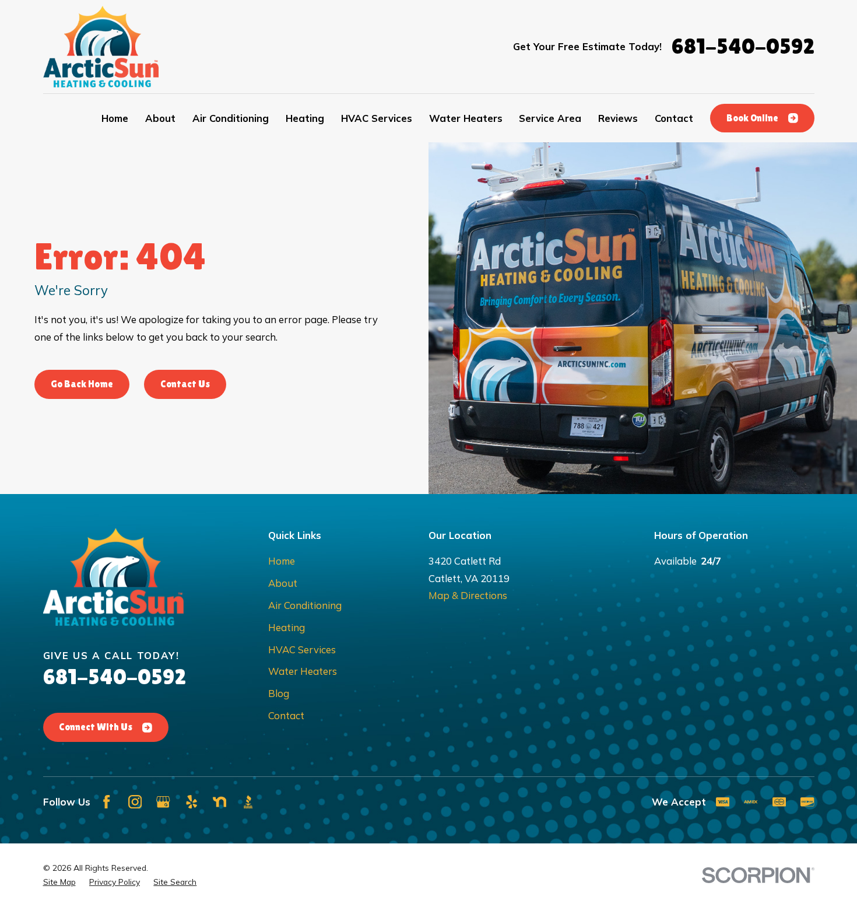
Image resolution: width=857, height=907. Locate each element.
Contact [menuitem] (674, 118)
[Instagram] (135, 801)
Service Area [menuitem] (550, 118)
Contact (286, 715)
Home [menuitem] (114, 118)
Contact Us (185, 384)
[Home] (101, 46)
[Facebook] (106, 801)
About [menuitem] (160, 118)
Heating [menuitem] (305, 118)
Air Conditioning (305, 605)
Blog (278, 693)
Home (281, 561)
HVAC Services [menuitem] (376, 118)
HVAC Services (302, 649)
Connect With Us (95, 727)
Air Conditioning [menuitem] (230, 118)
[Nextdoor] (219, 801)
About (282, 583)
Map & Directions (467, 595)
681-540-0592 (743, 46)
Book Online (752, 118)
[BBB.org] (248, 801)
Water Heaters (302, 671)
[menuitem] (59, 882)
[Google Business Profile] (163, 801)
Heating (286, 627)
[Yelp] (191, 801)
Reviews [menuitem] (618, 118)
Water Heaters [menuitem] (466, 118)
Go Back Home (82, 384)
